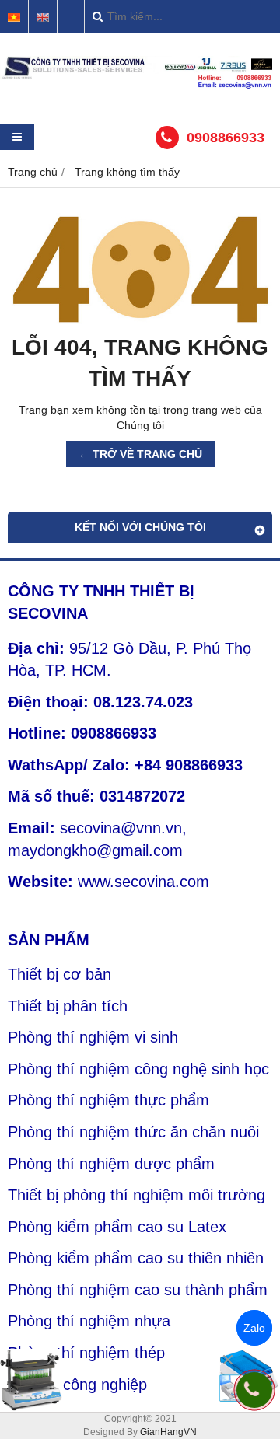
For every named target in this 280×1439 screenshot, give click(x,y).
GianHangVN (168, 1432)
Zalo (254, 1328)
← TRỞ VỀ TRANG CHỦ (140, 454)
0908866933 (225, 137)
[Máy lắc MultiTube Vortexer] (31, 1380)
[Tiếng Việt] (14, 17)
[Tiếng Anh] (43, 17)
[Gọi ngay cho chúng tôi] (254, 1390)
